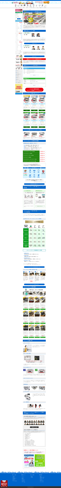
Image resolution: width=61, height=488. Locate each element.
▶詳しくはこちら (26, 309)
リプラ (19, 49)
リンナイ (17, 22)
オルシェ (19, 35)
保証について (18, 77)
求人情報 (31, 476)
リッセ (19, 24)
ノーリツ (17, 33)
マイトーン (19, 26)
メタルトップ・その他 (18, 31)
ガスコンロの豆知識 (18, 53)
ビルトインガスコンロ (27, 9)
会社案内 (40, 476)
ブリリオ (19, 47)
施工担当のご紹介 (34, 56)
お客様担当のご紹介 (34, 43)
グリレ (19, 25)
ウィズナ (19, 46)
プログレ (19, 34)
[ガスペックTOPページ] (15, 2)
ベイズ (19, 29)
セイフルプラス (19, 28)
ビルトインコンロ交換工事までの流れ (34, 284)
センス (19, 30)
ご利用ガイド (14, 476)
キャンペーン (23, 476)
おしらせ (17, 72)
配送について (18, 79)
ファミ (19, 38)
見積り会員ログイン (43, 0)
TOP (23, 9)
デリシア (19, 23)
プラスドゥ (19, 39)
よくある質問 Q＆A (19, 82)
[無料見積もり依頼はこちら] (46, 3)
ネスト (19, 36)
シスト (19, 48)
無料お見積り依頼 (31, 278)
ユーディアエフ (19, 27)
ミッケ (19, 37)
